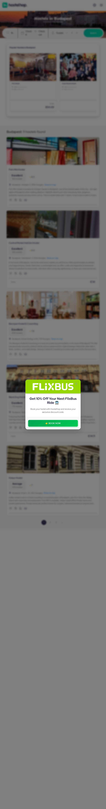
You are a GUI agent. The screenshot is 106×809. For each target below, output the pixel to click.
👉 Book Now (53, 423)
